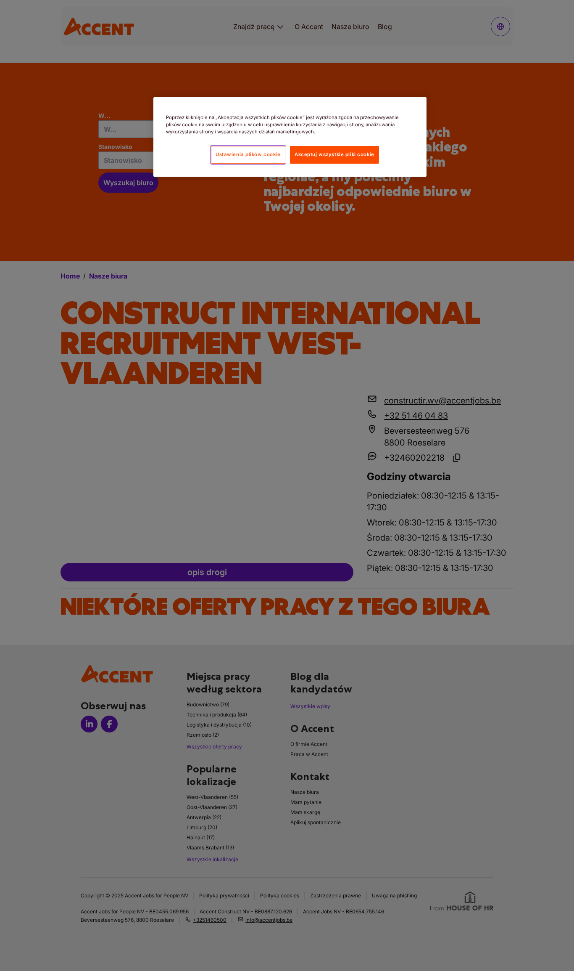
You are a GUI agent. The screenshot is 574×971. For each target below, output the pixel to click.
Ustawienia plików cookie (248, 154)
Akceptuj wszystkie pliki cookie (334, 154)
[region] (290, 137)
